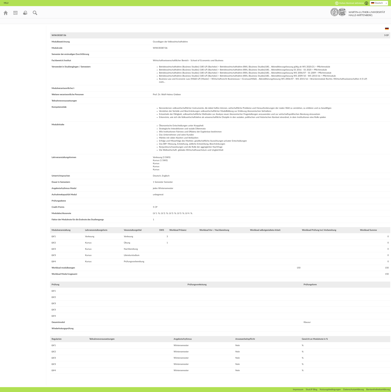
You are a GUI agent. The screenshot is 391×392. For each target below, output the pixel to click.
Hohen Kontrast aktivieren (351, 3)
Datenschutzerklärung (353, 389)
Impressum (298, 389)
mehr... (162, 82)
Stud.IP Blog (311, 389)
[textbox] (379, 3)
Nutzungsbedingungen (330, 389)
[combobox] (379, 3)
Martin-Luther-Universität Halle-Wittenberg (357, 12)
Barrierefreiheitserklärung (378, 389)
